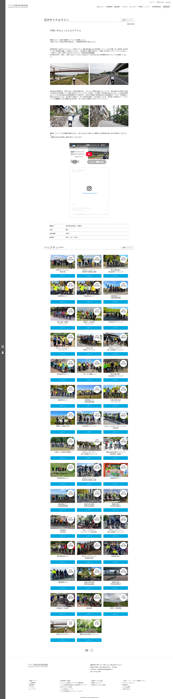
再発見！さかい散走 (97, 680)
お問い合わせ (160, 2)
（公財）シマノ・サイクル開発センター (134, 680)
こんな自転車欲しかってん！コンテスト (71, 691)
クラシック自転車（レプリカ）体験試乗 (71, 682)
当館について (33, 680)
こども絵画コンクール (66, 689)
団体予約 (166, 6)
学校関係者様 (156, 6)
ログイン (152, 2)
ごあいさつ (99, 6)
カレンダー (133, 6)
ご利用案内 (108, 6)
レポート (63, 276)
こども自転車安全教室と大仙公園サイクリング (73, 685)
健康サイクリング (127, 20)
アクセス (125, 6)
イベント (147, 6)
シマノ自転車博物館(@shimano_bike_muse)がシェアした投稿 (89, 214)
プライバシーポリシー (129, 682)
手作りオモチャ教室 (66, 687)
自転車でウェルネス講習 (98, 685)
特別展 (140, 6)
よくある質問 (126, 687)
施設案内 (117, 6)
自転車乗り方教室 (65, 680)
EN (169, 2)
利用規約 (125, 685)
